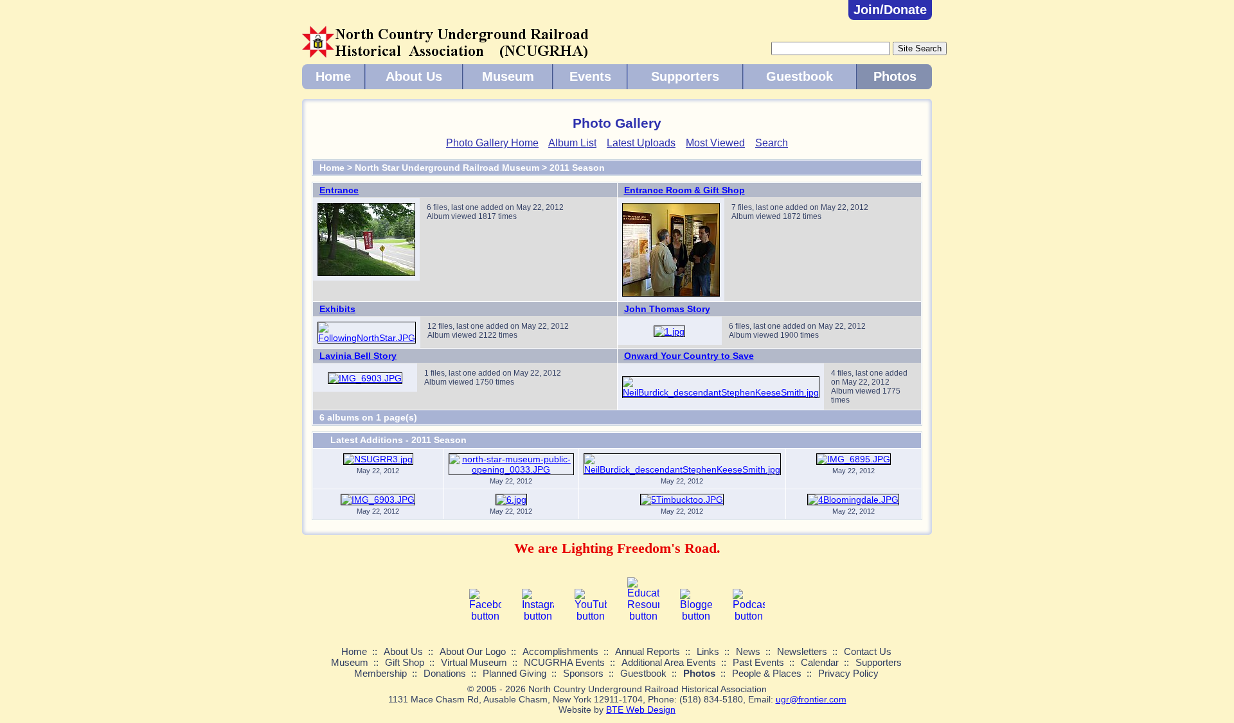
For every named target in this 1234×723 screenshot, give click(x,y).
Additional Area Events (668, 662)
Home (333, 76)
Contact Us (867, 651)
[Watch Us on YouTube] (590, 616)
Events (590, 76)
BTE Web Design (640, 709)
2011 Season (577, 167)
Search (771, 142)
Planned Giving (514, 673)
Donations (445, 673)
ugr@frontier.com (811, 699)
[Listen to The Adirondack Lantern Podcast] (748, 616)
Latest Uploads (641, 142)
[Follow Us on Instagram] (538, 616)
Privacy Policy (848, 673)
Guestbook (799, 76)
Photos (895, 76)
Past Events (758, 662)
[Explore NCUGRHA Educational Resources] (643, 616)
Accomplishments (560, 651)
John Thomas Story (667, 309)
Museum (508, 76)
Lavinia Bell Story (358, 356)
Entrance (339, 190)
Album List (572, 142)
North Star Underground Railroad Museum (447, 167)
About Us (414, 76)
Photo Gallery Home (492, 142)
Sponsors (583, 673)
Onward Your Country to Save (689, 356)
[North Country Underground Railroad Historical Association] (445, 53)
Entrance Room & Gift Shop (684, 190)
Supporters (685, 76)
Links (708, 651)
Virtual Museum (474, 662)
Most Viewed (715, 142)
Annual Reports (647, 651)
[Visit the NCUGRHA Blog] (696, 616)
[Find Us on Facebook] (485, 616)
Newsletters (802, 651)
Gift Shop (404, 662)
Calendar (820, 662)
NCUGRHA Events (564, 662)
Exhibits (337, 309)
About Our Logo (473, 651)
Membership (380, 673)
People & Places (766, 673)
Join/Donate (890, 10)
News (748, 651)
